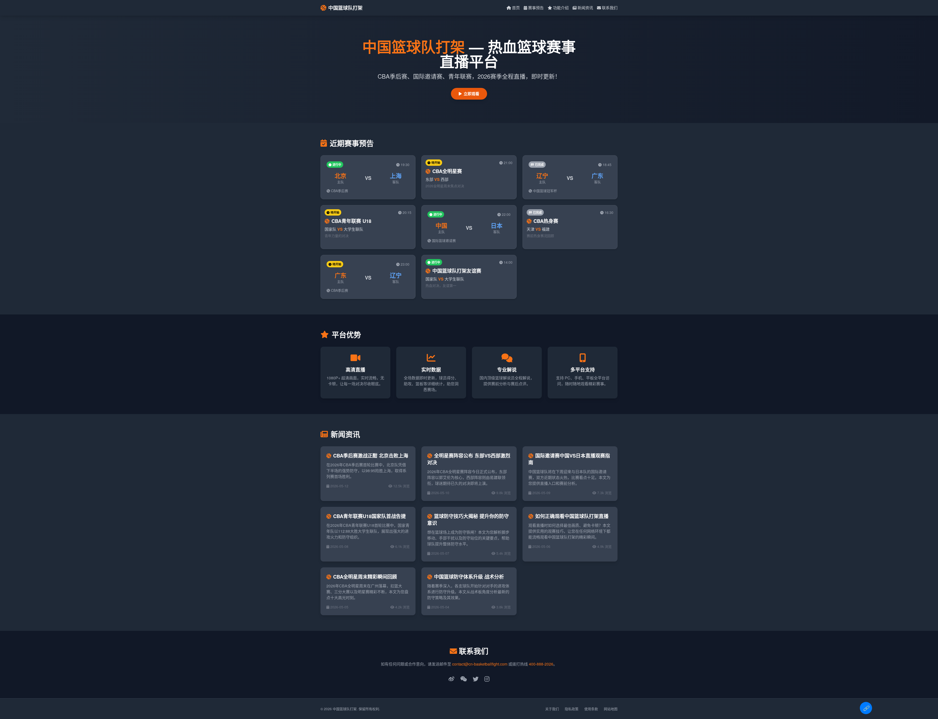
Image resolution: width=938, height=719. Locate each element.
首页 (516, 7)
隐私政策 (571, 708)
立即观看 (471, 93)
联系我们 (610, 7)
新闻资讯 (585, 7)
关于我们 (552, 708)
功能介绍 (561, 7)
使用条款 (591, 708)
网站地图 (611, 708)
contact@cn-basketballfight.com (479, 664)
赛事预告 (536, 7)
